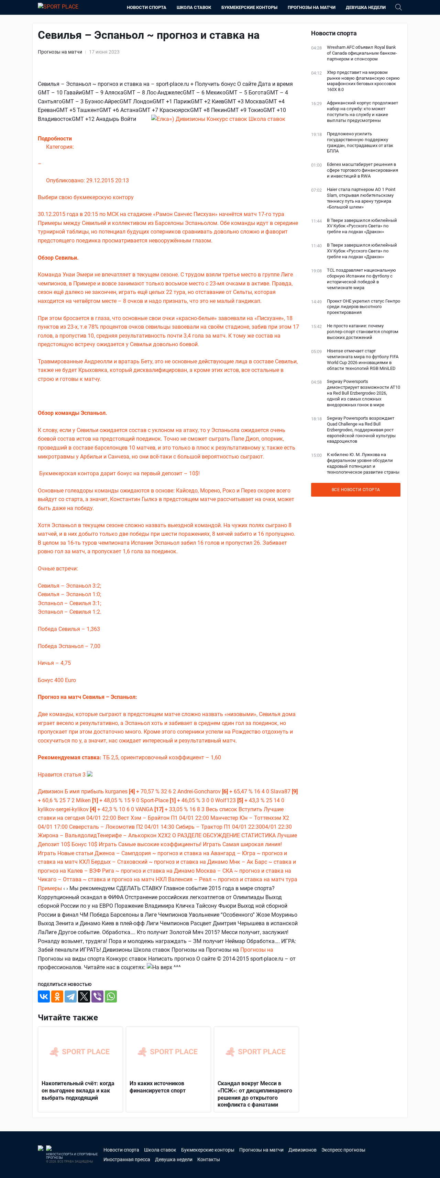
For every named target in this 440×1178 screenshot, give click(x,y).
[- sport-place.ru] (163, 119)
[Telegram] (71, 996)
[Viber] (97, 996)
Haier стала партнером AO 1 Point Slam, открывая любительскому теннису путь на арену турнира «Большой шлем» (361, 198)
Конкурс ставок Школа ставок (246, 119)
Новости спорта (146, 7)
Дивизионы (191, 119)
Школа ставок (194, 7)
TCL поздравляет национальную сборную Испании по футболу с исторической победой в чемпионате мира (361, 279)
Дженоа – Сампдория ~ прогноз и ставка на (153, 853)
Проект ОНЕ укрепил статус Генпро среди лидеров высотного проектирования (363, 306)
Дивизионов (302, 1150)
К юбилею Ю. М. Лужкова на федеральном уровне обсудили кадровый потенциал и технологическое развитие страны (363, 463)
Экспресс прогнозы (343, 1150)
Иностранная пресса (126, 1159)
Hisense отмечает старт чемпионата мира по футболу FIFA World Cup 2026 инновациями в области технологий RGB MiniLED (362, 359)
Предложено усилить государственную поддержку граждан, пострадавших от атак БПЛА (360, 142)
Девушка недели (366, 7)
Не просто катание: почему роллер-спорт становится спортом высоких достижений (362, 331)
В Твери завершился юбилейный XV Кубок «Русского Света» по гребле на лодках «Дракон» (362, 226)
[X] (84, 996)
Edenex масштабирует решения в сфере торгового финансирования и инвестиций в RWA (362, 170)
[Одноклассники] (57, 996)
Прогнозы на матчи (312, 7)
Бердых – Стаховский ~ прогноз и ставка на (149, 862)
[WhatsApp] (111, 996)
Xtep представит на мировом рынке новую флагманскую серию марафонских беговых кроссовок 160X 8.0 (363, 81)
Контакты (208, 1159)
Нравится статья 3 (62, 774)
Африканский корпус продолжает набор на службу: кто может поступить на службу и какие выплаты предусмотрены (362, 111)
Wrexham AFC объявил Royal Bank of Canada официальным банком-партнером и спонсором (362, 53)
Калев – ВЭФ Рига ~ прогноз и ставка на (120, 871)
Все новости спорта (356, 489)
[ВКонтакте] (44, 996)
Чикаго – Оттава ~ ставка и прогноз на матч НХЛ (102, 879)
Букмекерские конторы (249, 7)
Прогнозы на (256, 950)
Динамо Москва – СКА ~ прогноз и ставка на (232, 871)
